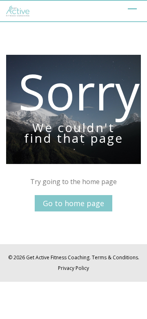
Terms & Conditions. (115, 257)
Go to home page (73, 203)
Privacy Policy (73, 268)
